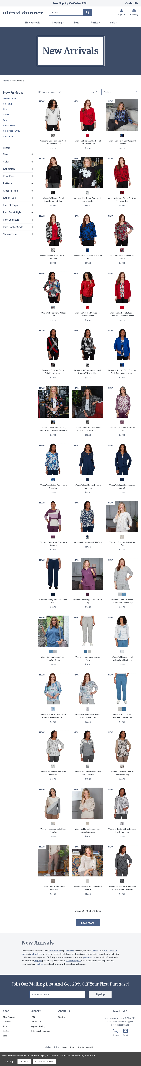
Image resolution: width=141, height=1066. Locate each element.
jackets (39, 963)
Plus (5, 109)
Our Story (62, 1016)
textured (70, 950)
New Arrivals (9, 98)
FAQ (33, 1016)
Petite (6, 114)
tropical (38, 960)
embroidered (54, 950)
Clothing (7, 103)
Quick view (53, 115)
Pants (72, 1047)
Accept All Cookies (44, 1061)
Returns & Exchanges (40, 1031)
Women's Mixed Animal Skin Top (88, 542)
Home (6, 80)
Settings (9, 1061)
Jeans (64, 1047)
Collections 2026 (11, 130)
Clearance (8, 136)
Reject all (24, 1061)
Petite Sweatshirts (86, 1047)
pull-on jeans (36, 954)
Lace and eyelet (73, 960)
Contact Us (131, 3)
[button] (18, 154)
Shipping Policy (38, 1026)
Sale (5, 120)
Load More (87, 922)
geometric (88, 957)
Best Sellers (9, 125)
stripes (95, 950)
